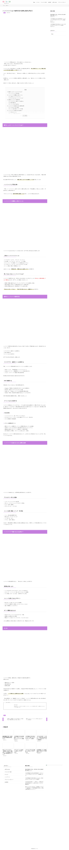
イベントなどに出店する (15, 104)
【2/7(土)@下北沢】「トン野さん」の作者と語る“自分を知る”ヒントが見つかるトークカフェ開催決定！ (34, 783)
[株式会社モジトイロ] (6, 2)
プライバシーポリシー (9, 779)
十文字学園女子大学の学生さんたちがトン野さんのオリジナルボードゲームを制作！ (57, 25)
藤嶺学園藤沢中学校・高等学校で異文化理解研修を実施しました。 (57, 15)
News (4, 12)
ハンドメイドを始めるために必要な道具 (16, 105)
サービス (16, 704)
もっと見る (25, 115)
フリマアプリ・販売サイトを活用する (17, 101)
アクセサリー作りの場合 (15, 107)
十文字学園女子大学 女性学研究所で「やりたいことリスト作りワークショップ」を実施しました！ (58, 21)
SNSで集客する (13, 102)
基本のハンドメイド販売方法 (14, 99)
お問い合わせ (7, 769)
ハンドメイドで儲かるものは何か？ (15, 110)
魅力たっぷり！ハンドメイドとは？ (15, 91)
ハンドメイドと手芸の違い (15, 93)
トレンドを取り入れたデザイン (16, 113)
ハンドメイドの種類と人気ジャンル (15, 95)
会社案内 (6, 782)
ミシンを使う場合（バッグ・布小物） (17, 108)
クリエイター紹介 (8, 771)
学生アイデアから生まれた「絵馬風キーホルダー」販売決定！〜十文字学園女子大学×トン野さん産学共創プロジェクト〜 (34, 788)
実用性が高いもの (14, 112)
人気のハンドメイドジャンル (15, 96)
